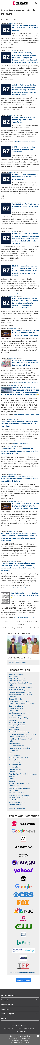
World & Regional (15, 805)
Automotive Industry (17, 690)
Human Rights (14, 743)
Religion (12, 776)
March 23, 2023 (12, 23)
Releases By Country (17, 678)
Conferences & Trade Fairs (19, 713)
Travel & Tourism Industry (19, 798)
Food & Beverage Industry (19, 732)
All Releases (13, 676)
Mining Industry (15, 762)
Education (31, 617)
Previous (9, 622)
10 (33, 622)
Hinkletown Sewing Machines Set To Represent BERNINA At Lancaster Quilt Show (25, 362)
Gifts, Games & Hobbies (18, 737)
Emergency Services (17, 725)
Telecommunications (17, 793)
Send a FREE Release (17, 662)
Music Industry (15, 767)
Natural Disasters (15, 769)
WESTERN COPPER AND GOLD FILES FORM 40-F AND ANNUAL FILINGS (25, 27)
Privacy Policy (29, 1028)
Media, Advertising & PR (19, 587)
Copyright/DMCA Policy (12, 1028)
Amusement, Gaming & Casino (20, 687)
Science (29, 587)
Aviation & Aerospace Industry (20, 692)
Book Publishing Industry (19, 701)
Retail (11, 779)
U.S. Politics (13, 800)
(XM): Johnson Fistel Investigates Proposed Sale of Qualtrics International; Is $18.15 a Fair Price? (20, 423)
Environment (14, 730)
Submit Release (23, 980)
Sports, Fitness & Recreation (20, 788)
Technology (13, 790)
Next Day (33, 628)
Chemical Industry (16, 708)
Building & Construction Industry (21, 704)
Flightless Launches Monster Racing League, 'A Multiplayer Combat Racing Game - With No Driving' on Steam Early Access (24, 271)
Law (26, 443)
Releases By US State (17, 680)
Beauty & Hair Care (16, 699)
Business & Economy (19, 443)
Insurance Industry (16, 746)
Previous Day (10, 628)
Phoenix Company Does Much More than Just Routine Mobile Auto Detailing (25, 176)
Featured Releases (16, 674)
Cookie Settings (20, 1031)
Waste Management (17, 802)
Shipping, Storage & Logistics (20, 783)
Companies (13, 711)
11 (36, 622)
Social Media (14, 786)
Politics (12, 772)
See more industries (17, 808)
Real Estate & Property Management (23, 774)
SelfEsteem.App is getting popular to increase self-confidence (23, 149)
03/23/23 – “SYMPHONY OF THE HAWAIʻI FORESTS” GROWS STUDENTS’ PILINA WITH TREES (25, 332)
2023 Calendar (22, 628)
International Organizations (20, 748)
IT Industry (13, 750)
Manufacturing (14, 755)
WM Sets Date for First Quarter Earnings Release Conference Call (25, 206)
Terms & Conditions (18, 1026)
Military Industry (15, 760)
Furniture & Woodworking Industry (22, 734)
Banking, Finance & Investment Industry (24, 141)
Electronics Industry (17, 722)
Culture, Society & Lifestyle (30, 382)
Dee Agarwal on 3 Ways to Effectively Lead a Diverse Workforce (23, 119)
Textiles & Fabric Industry (19, 795)
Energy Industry (15, 727)
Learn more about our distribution (22, 972)
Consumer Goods (18, 382)
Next (20, 624)
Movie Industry (15, 765)
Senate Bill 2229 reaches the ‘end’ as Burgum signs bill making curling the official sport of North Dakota (19, 451)
